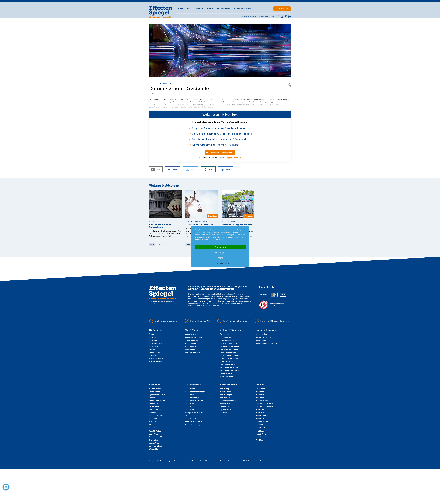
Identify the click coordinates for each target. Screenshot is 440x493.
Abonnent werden (191, 334)
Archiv (210, 8)
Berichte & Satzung (263, 334)
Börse (189, 8)
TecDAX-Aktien (261, 434)
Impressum (184, 461)
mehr (175, 236)
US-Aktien (259, 440)
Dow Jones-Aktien (263, 398)
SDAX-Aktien (260, 425)
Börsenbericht (154, 337)
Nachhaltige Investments (229, 370)
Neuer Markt (225, 404)
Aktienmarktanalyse (192, 398)
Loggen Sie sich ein (233, 158)
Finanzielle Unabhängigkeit (230, 349)
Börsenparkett (225, 392)
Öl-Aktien (152, 425)
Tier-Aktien (153, 440)
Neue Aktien (153, 422)
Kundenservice (190, 349)
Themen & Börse (155, 361)
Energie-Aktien (155, 398)
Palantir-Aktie (225, 407)
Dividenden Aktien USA (229, 401)
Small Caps (260, 431)
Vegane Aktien (154, 443)
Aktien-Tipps (189, 407)
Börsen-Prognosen (227, 395)
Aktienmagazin (190, 343)
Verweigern (220, 252)
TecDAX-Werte (261, 437)
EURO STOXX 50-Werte (264, 407)
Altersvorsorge (225, 337)
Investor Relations (242, 8)
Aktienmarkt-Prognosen (194, 401)
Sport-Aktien (154, 434)
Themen (199, 8)
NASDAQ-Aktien (262, 419)
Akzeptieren (220, 247)
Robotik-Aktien (155, 431)
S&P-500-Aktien (262, 422)
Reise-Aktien (154, 428)
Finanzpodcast (223, 8)
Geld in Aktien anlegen (228, 352)
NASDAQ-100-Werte (263, 416)
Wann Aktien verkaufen (193, 422)
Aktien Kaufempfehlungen (195, 392)
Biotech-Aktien (155, 389)
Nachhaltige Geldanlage (229, 367)
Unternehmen (261, 340)
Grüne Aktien (154, 407)
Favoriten (152, 349)
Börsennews (153, 346)
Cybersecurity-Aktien (157, 395)
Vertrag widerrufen (192, 340)
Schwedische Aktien (192, 419)
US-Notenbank (225, 416)
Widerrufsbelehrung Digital (214, 461)
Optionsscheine (226, 373)
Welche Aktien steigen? (193, 425)
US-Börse (223, 413)
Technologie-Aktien (156, 437)
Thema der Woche (156, 358)
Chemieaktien (154, 392)
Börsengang (224, 389)
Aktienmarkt (189, 395)
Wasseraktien (154, 449)
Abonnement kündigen (193, 337)
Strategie (152, 355)
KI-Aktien (152, 413)
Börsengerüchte (155, 340)
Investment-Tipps (226, 361)
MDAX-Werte (260, 413)
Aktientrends (189, 410)
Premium (283, 9)
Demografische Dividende (194, 413)
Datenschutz (198, 461)
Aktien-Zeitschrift (191, 346)
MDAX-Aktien (261, 410)
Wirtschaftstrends (227, 376)
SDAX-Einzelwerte (262, 428)
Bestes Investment (227, 340)
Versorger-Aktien (155, 446)
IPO (186, 416)
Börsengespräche (155, 343)
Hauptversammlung (263, 337)
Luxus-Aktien (154, 419)
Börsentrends (225, 398)
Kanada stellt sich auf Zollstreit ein (160, 226)
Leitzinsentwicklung (227, 364)
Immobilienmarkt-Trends (229, 355)
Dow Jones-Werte (262, 401)
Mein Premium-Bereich (193, 352)
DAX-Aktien (260, 392)
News (180, 8)
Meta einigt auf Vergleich (199, 224)
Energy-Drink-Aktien (157, 401)
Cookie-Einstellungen (259, 461)
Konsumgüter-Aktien (157, 416)
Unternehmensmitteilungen (266, 343)
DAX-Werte (260, 395)
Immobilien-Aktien (156, 410)
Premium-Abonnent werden (220, 152)
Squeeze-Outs (225, 410)
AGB (191, 461)
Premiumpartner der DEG (277, 305)
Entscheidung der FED (228, 343)
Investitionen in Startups (229, 358)
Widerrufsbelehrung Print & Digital (238, 461)
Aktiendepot (225, 334)
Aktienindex (260, 389)
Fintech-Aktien (154, 404)
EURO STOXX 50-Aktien (264, 404)
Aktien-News (189, 404)
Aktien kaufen (190, 389)
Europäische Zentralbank (229, 346)
